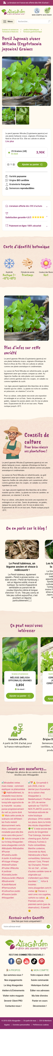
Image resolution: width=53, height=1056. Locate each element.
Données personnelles (21, 1025)
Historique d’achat (40, 985)
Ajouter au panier (30, 164)
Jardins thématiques (31, 30)
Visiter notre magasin (13, 995)
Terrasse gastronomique (32, 32)
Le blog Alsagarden (13, 985)
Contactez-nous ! (13, 1006)
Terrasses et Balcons (10, 32)
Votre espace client (39, 975)
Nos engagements (13, 980)
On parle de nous (29, 1021)
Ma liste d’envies (40, 995)
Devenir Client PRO (13, 1000)
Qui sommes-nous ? (13, 975)
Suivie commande (40, 980)
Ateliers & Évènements (13, 990)
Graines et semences (10, 30)
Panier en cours (39, 1000)
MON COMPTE (37, 15)
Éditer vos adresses (39, 990)
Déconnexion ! (40, 1006)
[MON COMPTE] (37, 11)
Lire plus (9, 141)
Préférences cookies (41, 1025)
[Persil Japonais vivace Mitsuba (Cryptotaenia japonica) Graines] (8, 116)
